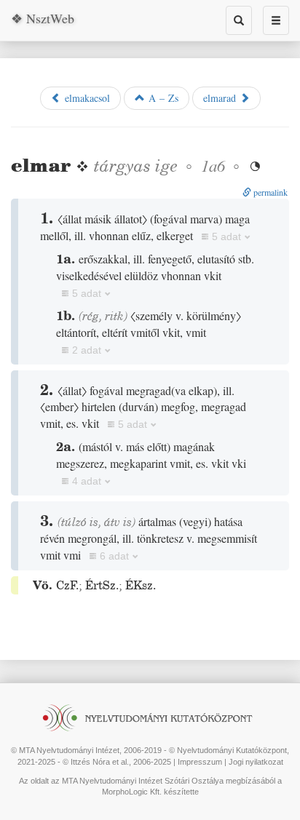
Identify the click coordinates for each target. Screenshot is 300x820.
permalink (269, 192)
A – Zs (161, 98)
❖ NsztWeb (42, 18)
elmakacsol (85, 98)
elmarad (221, 98)
